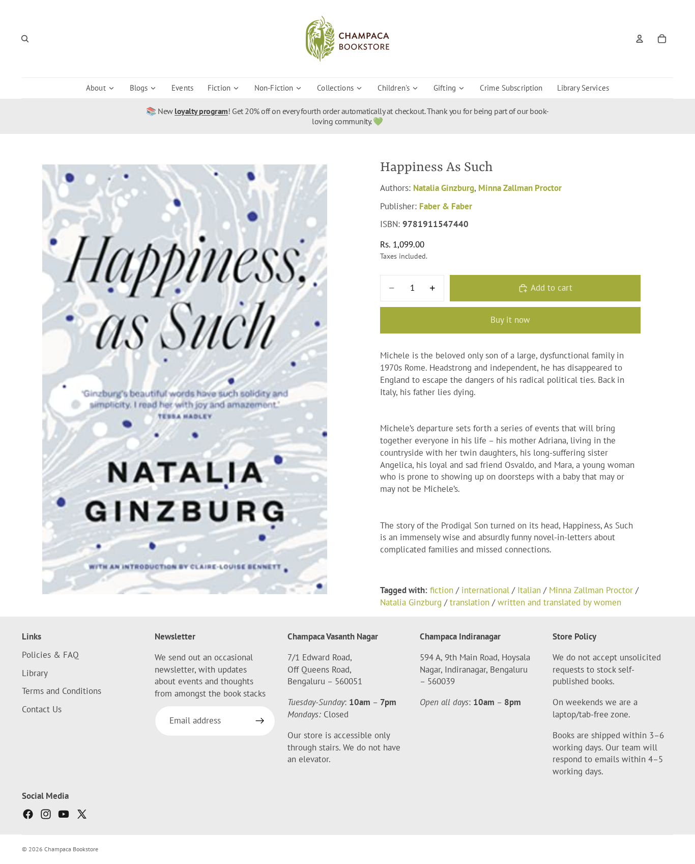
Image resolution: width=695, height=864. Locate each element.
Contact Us (42, 709)
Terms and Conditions (61, 691)
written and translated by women (559, 602)
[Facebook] (28, 814)
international (485, 590)
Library (35, 673)
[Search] (25, 38)
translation (469, 602)
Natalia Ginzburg (443, 187)
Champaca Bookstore (71, 849)
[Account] (639, 38)
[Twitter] (82, 814)
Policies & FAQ (50, 654)
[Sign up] (260, 721)
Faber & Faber (445, 206)
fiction (441, 590)
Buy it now (510, 319)
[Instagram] (46, 814)
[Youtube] (63, 814)
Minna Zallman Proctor (520, 187)
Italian (529, 590)
